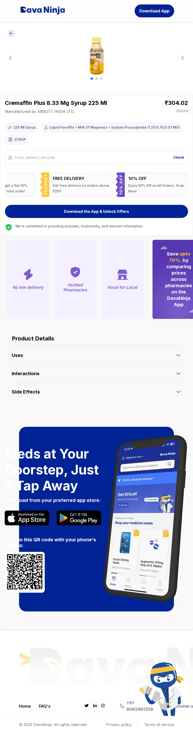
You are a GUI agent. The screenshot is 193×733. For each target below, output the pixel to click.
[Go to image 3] (101, 78)
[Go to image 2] (96, 78)
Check (178, 157)
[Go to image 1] (92, 78)
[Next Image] (182, 58)
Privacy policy (119, 724)
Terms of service (159, 724)
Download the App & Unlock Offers (96, 211)
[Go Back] (11, 34)
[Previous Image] (10, 58)
